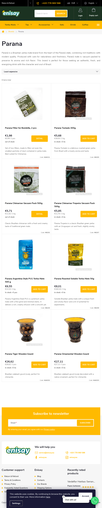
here (48, 497)
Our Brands (42, 484)
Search (61, 13)
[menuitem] (12, 25)
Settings (16, 503)
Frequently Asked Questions (16, 488)
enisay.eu (43, 457)
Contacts (41, 480)
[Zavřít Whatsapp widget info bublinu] (63, 496)
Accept (85, 496)
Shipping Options (44, 488)
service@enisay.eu (46, 452)
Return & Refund (8, 3)
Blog (39, 476)
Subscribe (85, 423)
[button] (95, 501)
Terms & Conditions (12, 480)
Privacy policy (49, 429)
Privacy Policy (10, 484)
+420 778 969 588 (77, 452)
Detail (39, 138)
